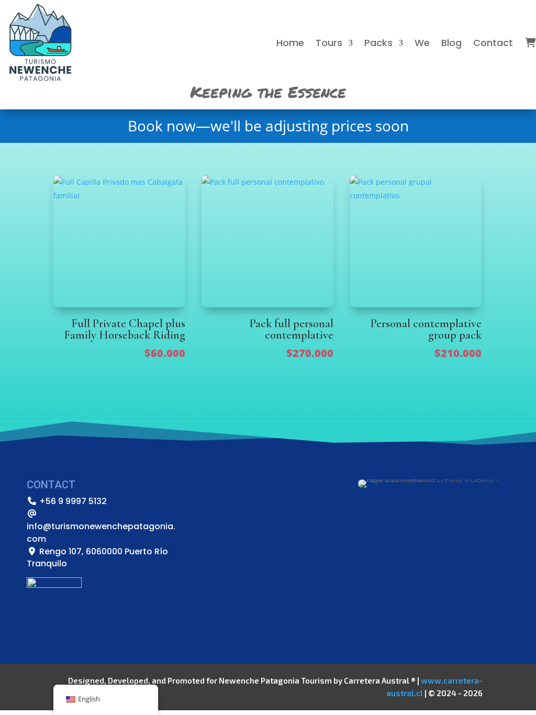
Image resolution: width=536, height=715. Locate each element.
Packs (378, 42)
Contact (493, 42)
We (422, 42)
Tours (329, 42)
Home (290, 42)
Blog (451, 42)
